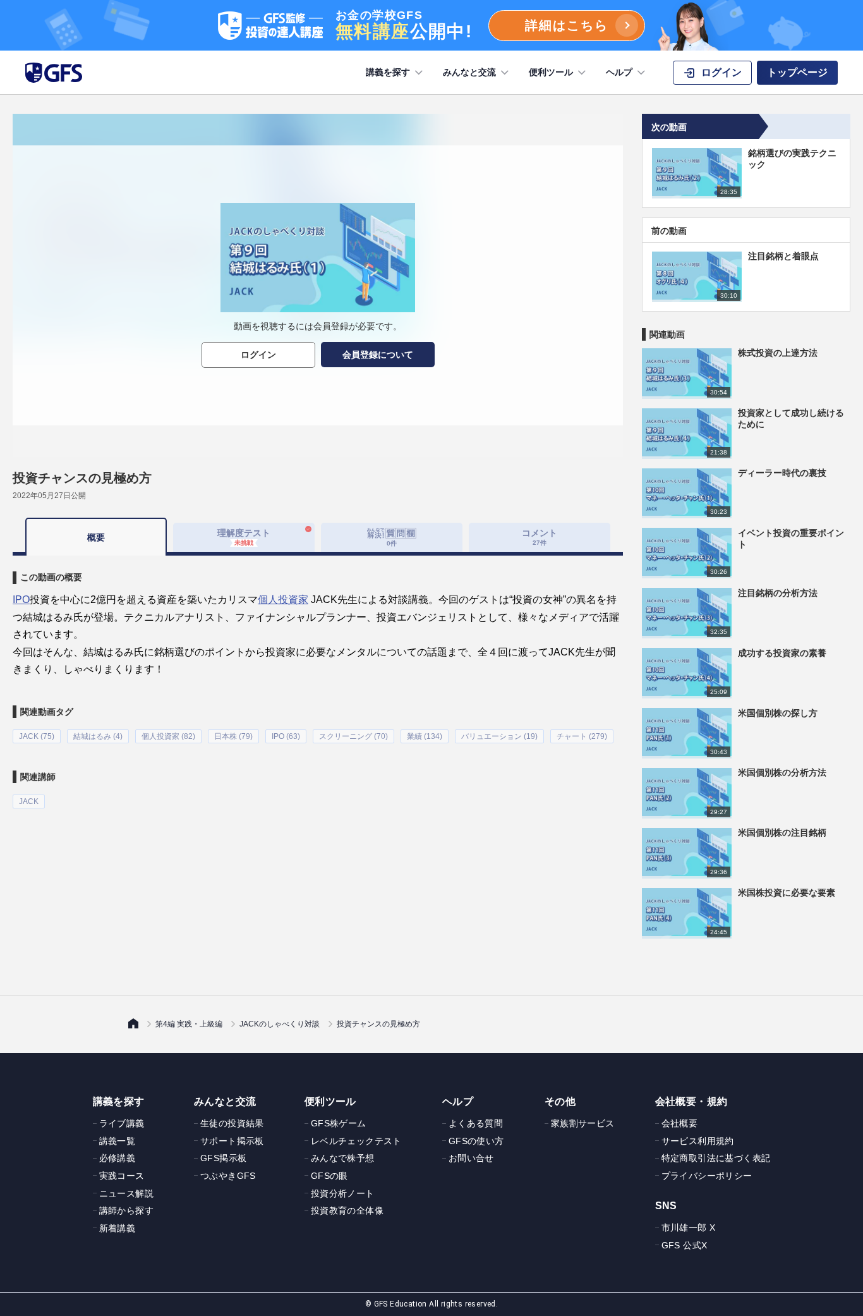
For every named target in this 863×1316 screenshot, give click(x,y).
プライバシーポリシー (706, 1176)
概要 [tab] (96, 537)
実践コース (122, 1176)
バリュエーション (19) (499, 736)
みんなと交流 (469, 72)
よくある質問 (476, 1123)
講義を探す (388, 72)
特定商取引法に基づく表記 (716, 1158)
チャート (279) (582, 736)
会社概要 (679, 1123)
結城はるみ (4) (98, 736)
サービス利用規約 (697, 1141)
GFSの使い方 (476, 1141)
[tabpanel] (318, 682)
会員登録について (377, 355)
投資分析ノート (343, 1193)
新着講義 (117, 1228)
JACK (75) (36, 736)
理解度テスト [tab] (243, 537)
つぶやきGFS (228, 1176)
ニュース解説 (126, 1193)
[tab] (391, 537)
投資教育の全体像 (347, 1210)
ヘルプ (619, 72)
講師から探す (126, 1210)
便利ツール (551, 72)
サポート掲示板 (232, 1141)
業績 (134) (424, 736)
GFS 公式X (684, 1245)
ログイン (258, 355)
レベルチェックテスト (356, 1141)
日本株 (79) (233, 736)
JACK (29, 801)
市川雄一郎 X (688, 1227)
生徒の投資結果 (232, 1123)
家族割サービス (583, 1123)
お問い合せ (471, 1158)
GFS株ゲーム (338, 1123)
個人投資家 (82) (168, 736)
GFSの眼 (329, 1176)
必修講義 (117, 1158)
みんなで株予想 (343, 1158)
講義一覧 (117, 1141)
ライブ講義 (122, 1123)
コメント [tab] (539, 537)
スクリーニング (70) (353, 736)
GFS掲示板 (223, 1158)
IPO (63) (286, 736)
